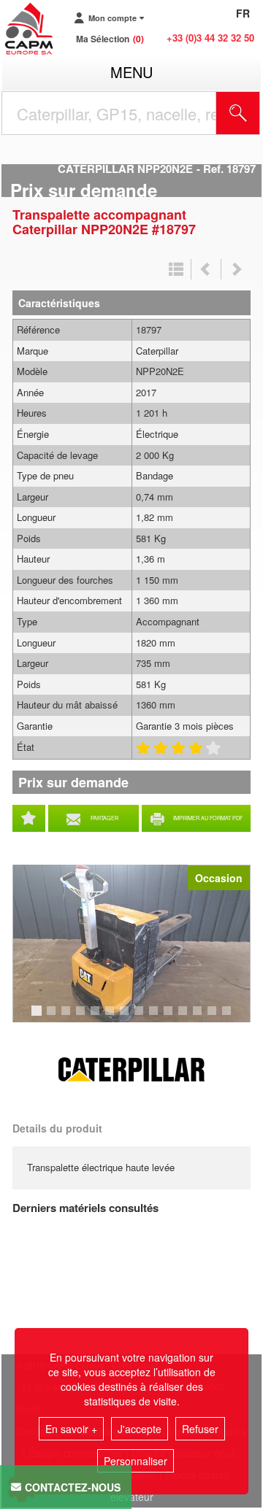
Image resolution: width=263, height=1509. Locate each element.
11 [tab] (188, 1017)
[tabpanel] (131, 943)
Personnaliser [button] (135, 1461)
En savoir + (71, 1428)
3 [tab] (68, 1017)
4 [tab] (82, 1017)
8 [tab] (141, 1017)
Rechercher (256, 113)
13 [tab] (217, 1017)
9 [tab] (156, 1017)
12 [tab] (202, 1017)
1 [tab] (39, 1017)
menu (131, 71)
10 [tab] (173, 1017)
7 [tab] (126, 1017)
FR (243, 13)
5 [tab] (97, 1017)
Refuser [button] (200, 1428)
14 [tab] (231, 1017)
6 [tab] (112, 1017)
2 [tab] (53, 1017)
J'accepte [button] (139, 1428)
